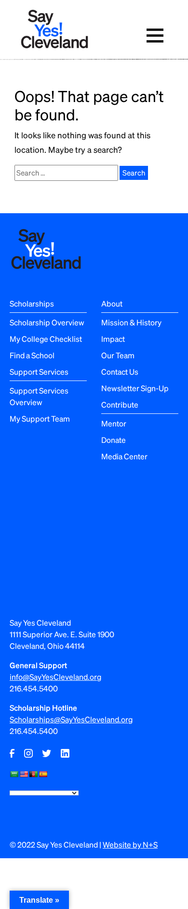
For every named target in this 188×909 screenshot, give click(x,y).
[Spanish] (43, 774)
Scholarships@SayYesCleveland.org (71, 719)
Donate (113, 440)
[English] (23, 774)
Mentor (113, 423)
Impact (113, 339)
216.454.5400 (34, 688)
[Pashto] (33, 774)
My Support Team (40, 418)
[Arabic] (14, 774)
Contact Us (119, 372)
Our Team (117, 355)
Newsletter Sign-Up (135, 388)
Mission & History (131, 322)
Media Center (124, 456)
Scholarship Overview (47, 322)
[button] (155, 35)
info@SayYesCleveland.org (55, 677)
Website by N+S (130, 844)
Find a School (32, 355)
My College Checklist (46, 339)
